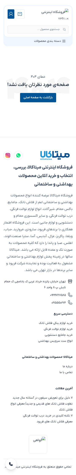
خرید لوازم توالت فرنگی (58, 329)
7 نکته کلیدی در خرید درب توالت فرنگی (48, 416)
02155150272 (59, 303)
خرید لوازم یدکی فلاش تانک (56, 323)
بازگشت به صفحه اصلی (38, 98)
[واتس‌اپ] (18, 155)
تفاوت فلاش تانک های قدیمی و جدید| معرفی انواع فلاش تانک (42, 407)
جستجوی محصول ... (49, 29)
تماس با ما (66, 372)
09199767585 (58, 295)
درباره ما (68, 366)
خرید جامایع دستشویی (59, 335)
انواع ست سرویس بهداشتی (55, 341)
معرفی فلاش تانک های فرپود (55, 422)
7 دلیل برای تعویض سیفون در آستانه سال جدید (43, 398)
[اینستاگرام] (7, 155)
